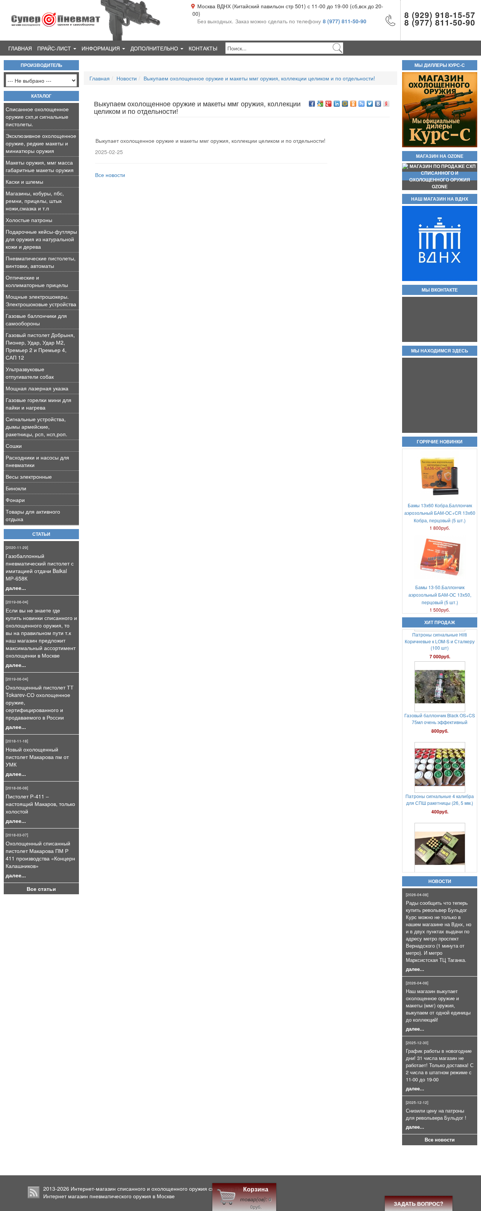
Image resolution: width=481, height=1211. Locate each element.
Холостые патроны (29, 220)
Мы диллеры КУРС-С (439, 65)
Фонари (15, 499)
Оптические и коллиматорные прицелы (37, 281)
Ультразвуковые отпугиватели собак (30, 372)
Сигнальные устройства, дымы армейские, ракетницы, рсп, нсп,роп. (36, 426)
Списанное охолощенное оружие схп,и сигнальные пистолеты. (37, 116)
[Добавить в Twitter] (370, 104)
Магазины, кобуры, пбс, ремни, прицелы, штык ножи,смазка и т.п (35, 200)
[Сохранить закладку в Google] (320, 104)
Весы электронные (29, 476)
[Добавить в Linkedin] (337, 104)
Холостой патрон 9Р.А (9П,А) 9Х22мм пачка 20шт (439, 849)
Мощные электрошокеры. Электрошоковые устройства (41, 300)
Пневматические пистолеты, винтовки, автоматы (41, 261)
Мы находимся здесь (439, 351)
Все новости (440, 1139)
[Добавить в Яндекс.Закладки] (386, 104)
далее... (16, 587)
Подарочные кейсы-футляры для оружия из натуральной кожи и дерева (41, 239)
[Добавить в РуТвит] (361, 104)
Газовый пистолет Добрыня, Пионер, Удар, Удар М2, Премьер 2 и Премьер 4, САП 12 (40, 346)
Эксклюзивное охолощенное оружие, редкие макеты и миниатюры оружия (41, 143)
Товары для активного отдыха (33, 515)
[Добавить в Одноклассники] (353, 104)
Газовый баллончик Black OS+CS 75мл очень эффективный (439, 687)
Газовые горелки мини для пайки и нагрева (38, 403)
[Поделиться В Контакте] (378, 104)
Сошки (14, 445)
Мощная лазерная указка (37, 388)
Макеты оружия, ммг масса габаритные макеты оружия (40, 166)
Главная (20, 48)
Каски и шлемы (24, 181)
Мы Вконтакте (440, 290)
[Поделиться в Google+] (328, 104)
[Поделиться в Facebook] (312, 104)
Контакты (203, 48)
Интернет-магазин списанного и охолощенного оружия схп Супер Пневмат (164, 1188)
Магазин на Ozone (439, 156)
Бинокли (16, 488)
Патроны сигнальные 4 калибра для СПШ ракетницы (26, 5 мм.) (439, 768)
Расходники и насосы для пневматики (37, 461)
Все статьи (41, 888)
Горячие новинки (440, 441)
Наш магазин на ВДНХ (439, 199)
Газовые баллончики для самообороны (36, 319)
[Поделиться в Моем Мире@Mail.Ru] (345, 104)
